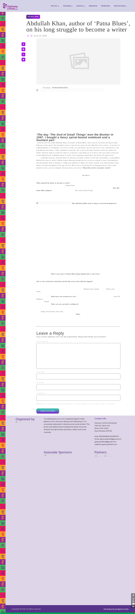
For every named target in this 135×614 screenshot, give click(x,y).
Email (39, 382)
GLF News (31, 16)
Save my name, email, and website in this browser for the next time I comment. (77, 404)
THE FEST (54, 6)
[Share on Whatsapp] (23, 54)
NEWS (36, 16)
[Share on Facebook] (23, 44)
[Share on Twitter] (23, 59)
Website (40, 393)
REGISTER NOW (119, 6)
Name (40, 372)
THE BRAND (67, 6)
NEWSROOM (93, 6)
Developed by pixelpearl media (116, 609)
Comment (42, 341)
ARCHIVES (79, 6)
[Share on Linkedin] (23, 49)
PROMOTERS (105, 6)
